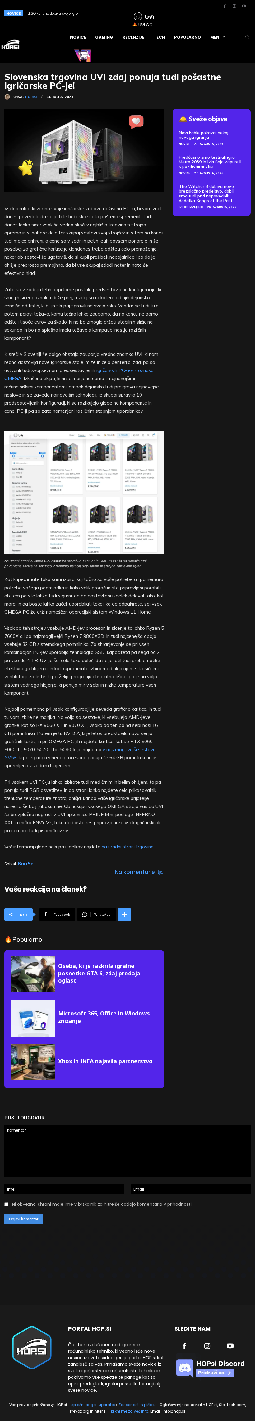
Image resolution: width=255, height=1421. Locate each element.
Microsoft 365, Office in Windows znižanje (104, 1017)
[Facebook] (224, 6)
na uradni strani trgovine (128, 847)
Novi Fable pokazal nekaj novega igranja (203, 135)
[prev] (109, 13)
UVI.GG (145, 25)
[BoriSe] (8, 97)
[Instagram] (234, 6)
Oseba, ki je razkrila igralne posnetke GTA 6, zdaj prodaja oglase (99, 973)
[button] (247, 37)
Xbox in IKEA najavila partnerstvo (105, 1061)
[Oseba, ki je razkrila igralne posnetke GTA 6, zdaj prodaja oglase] (33, 974)
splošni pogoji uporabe (93, 1404)
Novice (184, 144)
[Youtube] (244, 6)
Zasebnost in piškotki (138, 1404)
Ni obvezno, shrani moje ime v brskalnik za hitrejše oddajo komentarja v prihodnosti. (102, 1204)
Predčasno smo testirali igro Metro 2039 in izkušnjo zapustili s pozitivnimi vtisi (210, 162)
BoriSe (31, 96)
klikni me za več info (129, 1411)
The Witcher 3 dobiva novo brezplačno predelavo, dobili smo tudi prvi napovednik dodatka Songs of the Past (206, 193)
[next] (119, 13)
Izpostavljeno (191, 207)
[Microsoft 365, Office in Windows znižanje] (33, 1018)
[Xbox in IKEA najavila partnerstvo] (33, 1062)
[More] (124, 914)
